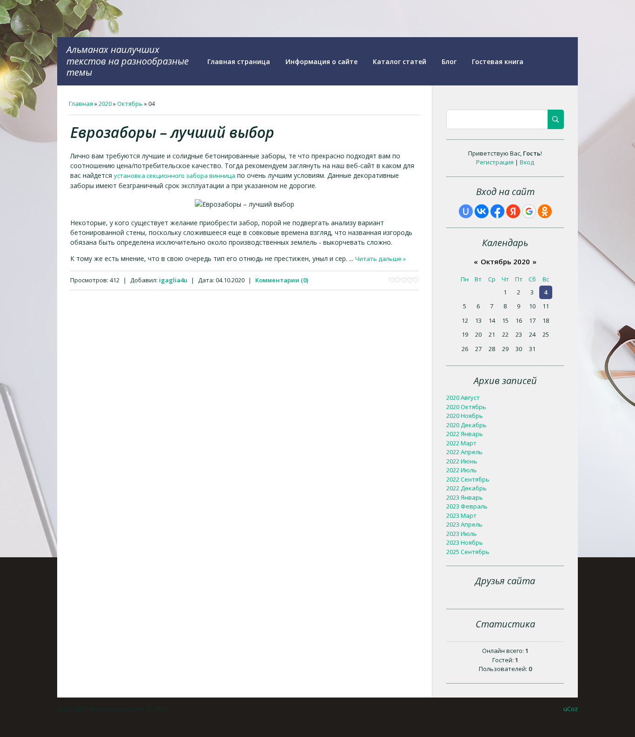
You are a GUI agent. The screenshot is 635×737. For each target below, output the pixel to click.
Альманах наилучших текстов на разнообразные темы (127, 60)
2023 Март (461, 515)
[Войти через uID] (466, 211)
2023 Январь (464, 497)
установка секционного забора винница (174, 175)
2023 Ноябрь (464, 542)
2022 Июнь (461, 461)
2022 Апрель (464, 452)
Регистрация (495, 162)
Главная (81, 103)
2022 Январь (464, 434)
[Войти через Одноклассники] (545, 211)
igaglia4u (173, 280)
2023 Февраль (467, 506)
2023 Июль (461, 533)
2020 (105, 103)
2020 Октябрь (466, 407)
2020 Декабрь (466, 425)
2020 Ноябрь (464, 415)
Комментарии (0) (281, 280)
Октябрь (130, 103)
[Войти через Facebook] (497, 211)
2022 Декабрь (466, 488)
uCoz (570, 708)
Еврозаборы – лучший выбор (172, 132)
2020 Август (463, 397)
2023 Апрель (464, 524)
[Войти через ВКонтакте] (482, 211)
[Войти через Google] (529, 211)
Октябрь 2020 (505, 261)
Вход (527, 162)
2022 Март (461, 443)
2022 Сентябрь (467, 479)
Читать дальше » (380, 258)
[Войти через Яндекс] (513, 211)
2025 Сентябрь (467, 552)
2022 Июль (461, 470)
